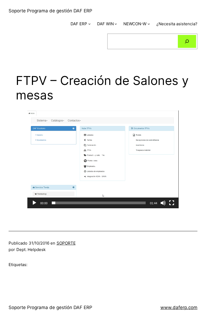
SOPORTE (66, 243)
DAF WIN (105, 23)
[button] (103, 159)
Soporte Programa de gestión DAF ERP (50, 10)
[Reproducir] (34, 203)
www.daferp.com (178, 307)
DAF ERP (79, 23)
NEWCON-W (134, 23)
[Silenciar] (163, 203)
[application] (102, 159)
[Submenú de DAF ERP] (89, 24)
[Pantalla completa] (171, 203)
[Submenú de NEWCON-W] (149, 24)
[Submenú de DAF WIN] (116, 24)
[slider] (98, 203)
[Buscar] (187, 41)
